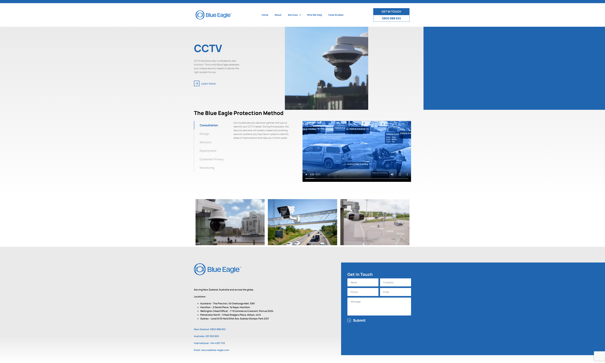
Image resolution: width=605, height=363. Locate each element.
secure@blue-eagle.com (215, 350)
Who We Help (314, 15)
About (278, 15)
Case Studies (335, 15)
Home (265, 15)
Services (293, 15)
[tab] (213, 125)
